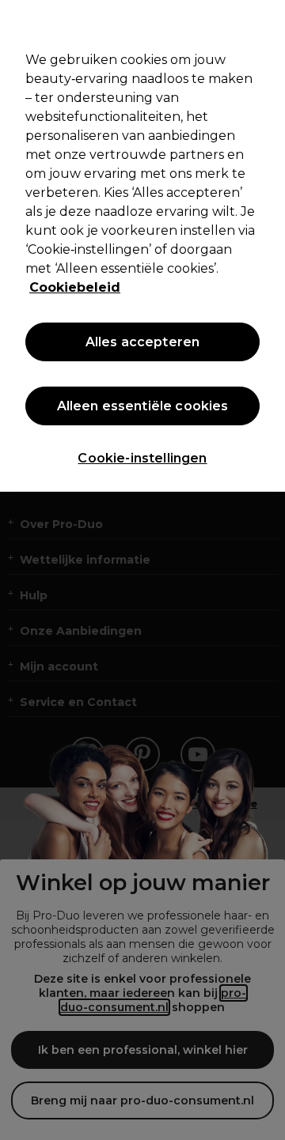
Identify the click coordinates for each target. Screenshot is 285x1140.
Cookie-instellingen (142, 458)
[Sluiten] (266, 22)
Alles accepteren (143, 341)
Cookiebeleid (74, 287)
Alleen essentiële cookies (143, 405)
